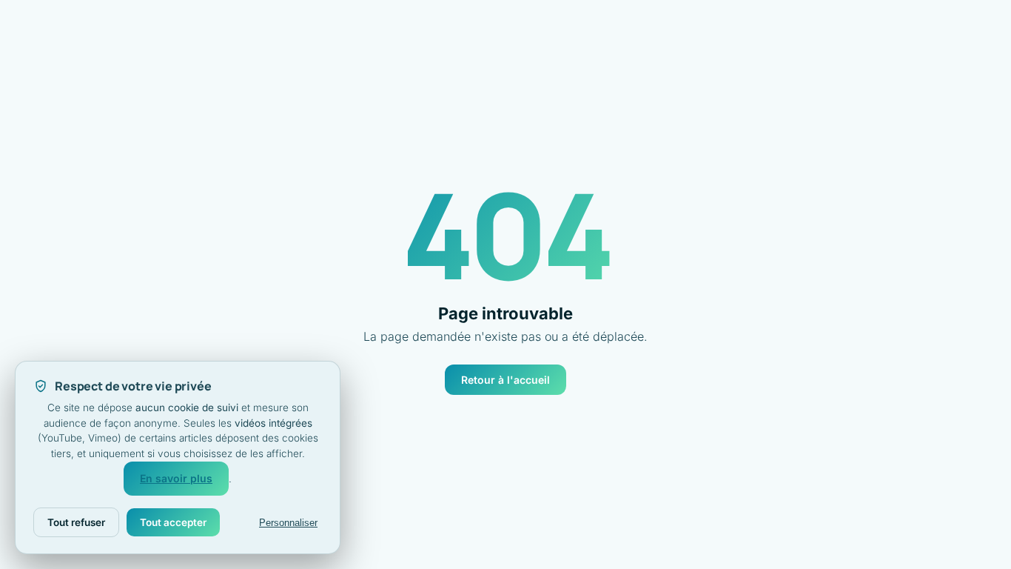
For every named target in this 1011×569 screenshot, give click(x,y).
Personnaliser (288, 522)
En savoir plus (176, 478)
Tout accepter (173, 522)
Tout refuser (76, 522)
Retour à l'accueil (505, 379)
